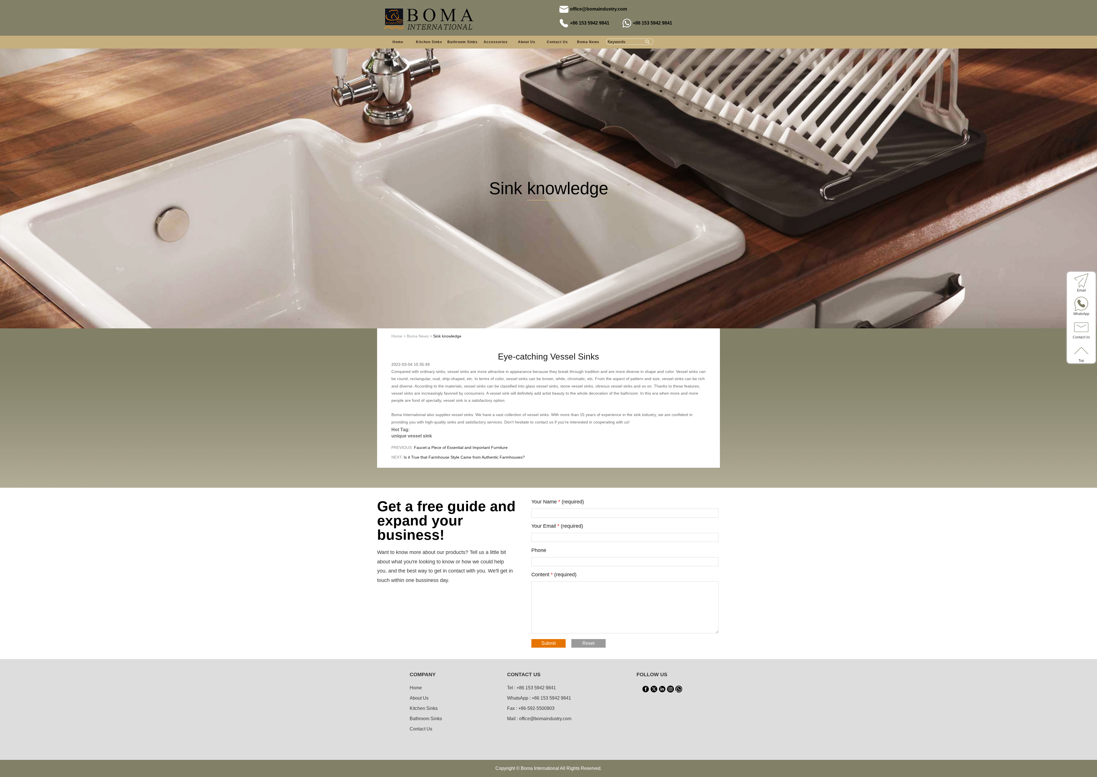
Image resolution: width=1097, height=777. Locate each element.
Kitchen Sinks (424, 708)
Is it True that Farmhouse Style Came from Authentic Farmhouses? (464, 457)
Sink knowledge (447, 336)
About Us (526, 42)
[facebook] (645, 689)
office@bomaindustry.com (598, 9)
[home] (429, 18)
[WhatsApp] (678, 689)
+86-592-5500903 (536, 708)
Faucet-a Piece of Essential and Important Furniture (461, 447)
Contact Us (557, 42)
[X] (653, 689)
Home (398, 42)
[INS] (670, 689)
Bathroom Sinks (426, 718)
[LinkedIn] (662, 689)
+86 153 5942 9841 (589, 23)
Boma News (588, 42)
